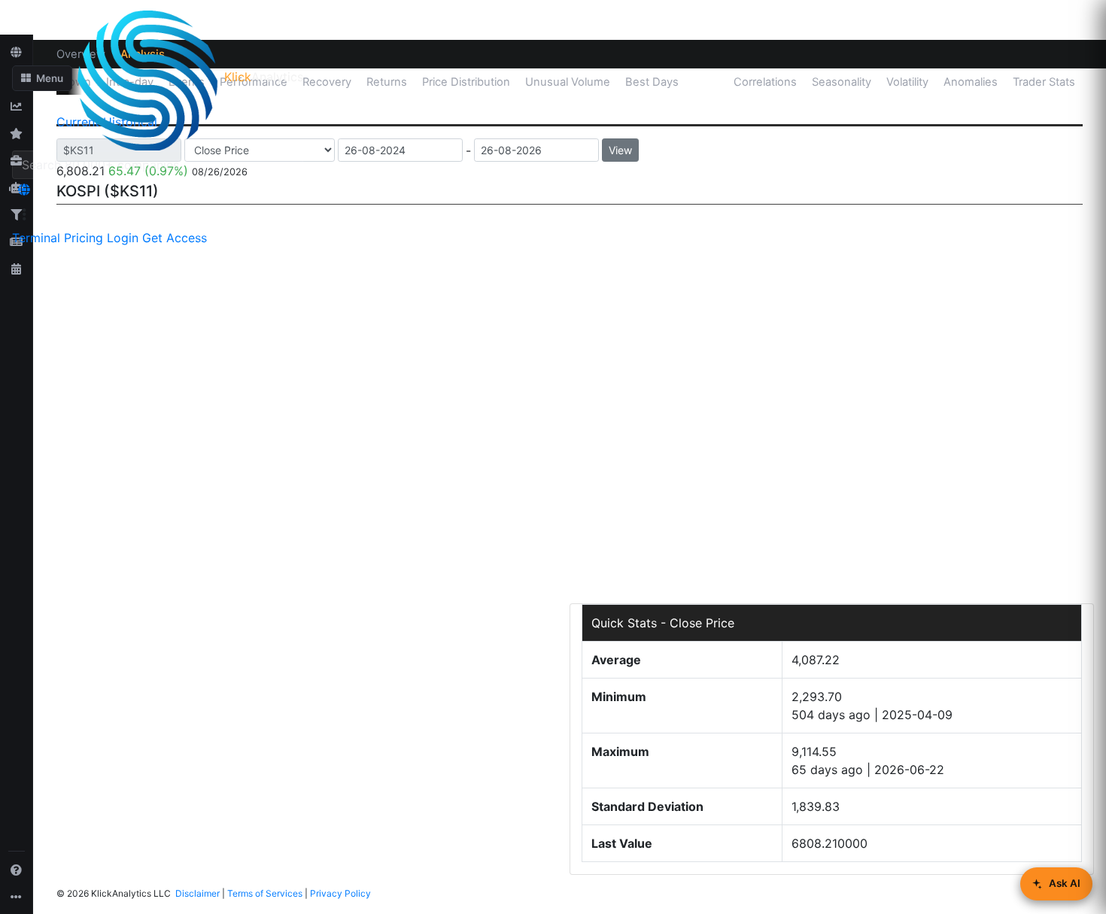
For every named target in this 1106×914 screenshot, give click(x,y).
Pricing (83, 237)
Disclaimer (197, 893)
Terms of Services (264, 893)
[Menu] (24, 214)
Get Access (174, 237)
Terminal (36, 237)
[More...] (16, 896)
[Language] (24, 189)
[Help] (16, 869)
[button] (42, 78)
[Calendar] (16, 268)
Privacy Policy (340, 893)
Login (122, 237)
